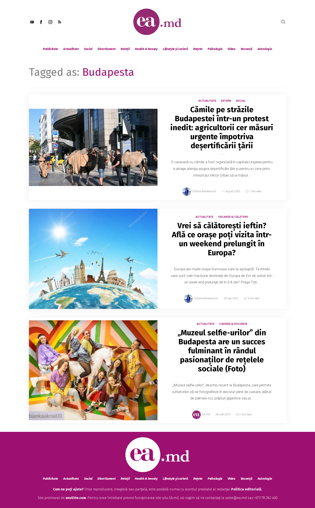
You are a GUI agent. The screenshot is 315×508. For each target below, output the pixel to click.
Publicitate (50, 49)
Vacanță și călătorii (233, 216)
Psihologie (215, 49)
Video (232, 49)
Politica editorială (246, 489)
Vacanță (246, 49)
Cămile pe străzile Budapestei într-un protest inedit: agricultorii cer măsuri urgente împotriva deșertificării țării (221, 127)
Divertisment (107, 49)
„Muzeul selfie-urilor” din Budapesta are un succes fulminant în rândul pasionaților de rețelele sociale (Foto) (222, 350)
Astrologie (265, 49)
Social (88, 49)
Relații (125, 49)
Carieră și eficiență (233, 323)
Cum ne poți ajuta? (68, 489)
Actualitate (71, 49)
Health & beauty (146, 49)
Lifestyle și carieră (175, 49)
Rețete (197, 49)
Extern (226, 100)
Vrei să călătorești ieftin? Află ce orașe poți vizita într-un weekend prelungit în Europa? (222, 239)
